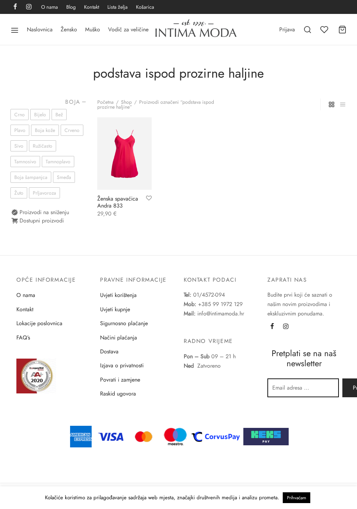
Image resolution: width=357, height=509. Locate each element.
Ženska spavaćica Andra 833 (117, 202)
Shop (126, 102)
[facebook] (15, 7)
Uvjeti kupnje (115, 309)
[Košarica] (342, 29)
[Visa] (111, 436)
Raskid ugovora (118, 394)
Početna (105, 102)
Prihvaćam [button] (296, 497)
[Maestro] (175, 436)
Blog (71, 6)
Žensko (69, 29)
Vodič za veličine (128, 29)
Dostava (109, 351)
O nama (49, 6)
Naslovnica (40, 29)
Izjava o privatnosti (122, 365)
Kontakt (91, 6)
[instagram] (28, 7)
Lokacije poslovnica (39, 323)
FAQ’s (23, 338)
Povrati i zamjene (120, 380)
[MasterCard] (144, 436)
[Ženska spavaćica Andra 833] (124, 153)
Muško (92, 29)
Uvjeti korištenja (118, 295)
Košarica (145, 6)
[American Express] (80, 436)
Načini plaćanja (118, 338)
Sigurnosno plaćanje (124, 323)
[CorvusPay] (217, 436)
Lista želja (117, 6)
